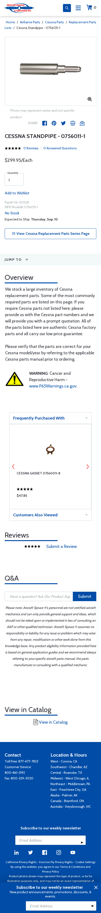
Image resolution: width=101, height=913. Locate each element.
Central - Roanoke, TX (66, 772)
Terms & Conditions (72, 866)
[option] (50, 71)
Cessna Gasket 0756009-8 (38, 473)
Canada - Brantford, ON (67, 801)
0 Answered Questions (60, 148)
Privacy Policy (50, 871)
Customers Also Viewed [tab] (35, 515)
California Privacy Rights (21, 862)
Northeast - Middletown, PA (70, 784)
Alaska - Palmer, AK (64, 795)
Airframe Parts (30, 22)
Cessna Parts (54, 22)
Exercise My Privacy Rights (56, 862)
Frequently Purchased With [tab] (39, 418)
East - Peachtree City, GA (68, 789)
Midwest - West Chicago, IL (69, 778)
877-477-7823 (28, 761)
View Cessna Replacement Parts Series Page (52, 233)
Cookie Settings (85, 862)
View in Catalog (53, 722)
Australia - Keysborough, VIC (70, 806)
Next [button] (88, 467)
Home (10, 22)
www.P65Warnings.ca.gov (53, 386)
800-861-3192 (15, 772)
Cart (95, 7)
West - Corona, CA (63, 761)
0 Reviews (31, 148)
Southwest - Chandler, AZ (69, 767)
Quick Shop (50, 497)
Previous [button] (13, 467)
